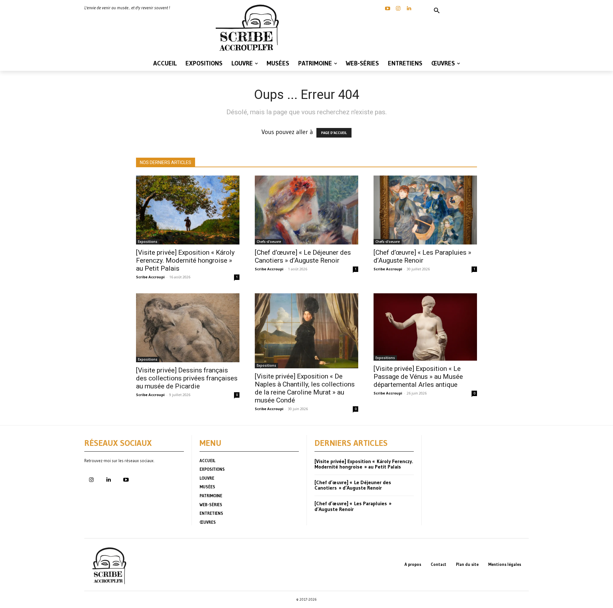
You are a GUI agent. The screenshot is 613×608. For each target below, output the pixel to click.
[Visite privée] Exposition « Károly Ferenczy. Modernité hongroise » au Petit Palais (185, 260)
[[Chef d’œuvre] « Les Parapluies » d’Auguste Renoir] (425, 210)
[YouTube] (387, 9)
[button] (436, 11)
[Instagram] (398, 9)
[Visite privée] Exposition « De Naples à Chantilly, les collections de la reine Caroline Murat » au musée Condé (305, 388)
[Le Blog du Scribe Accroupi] (249, 28)
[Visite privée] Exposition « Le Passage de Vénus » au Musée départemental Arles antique (418, 376)
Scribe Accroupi (150, 276)
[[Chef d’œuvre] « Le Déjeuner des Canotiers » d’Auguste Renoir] (306, 210)
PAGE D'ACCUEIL (334, 133)
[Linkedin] (409, 9)
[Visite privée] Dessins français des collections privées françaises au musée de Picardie (187, 378)
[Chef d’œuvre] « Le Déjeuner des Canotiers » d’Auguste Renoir (303, 256)
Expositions (147, 241)
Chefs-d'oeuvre (269, 241)
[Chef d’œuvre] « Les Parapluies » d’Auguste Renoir (422, 256)
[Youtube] (126, 480)
